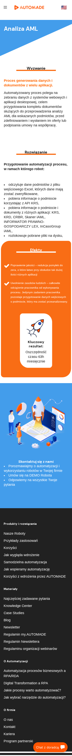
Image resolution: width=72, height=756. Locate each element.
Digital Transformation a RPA (26, 683)
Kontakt (9, 727)
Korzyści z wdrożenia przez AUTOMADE (35, 576)
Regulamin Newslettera (21, 641)
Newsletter (12, 627)
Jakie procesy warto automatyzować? (32, 690)
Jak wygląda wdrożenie (21, 555)
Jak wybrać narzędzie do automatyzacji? (35, 697)
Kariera (9, 734)
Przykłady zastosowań (21, 541)
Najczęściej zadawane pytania (27, 599)
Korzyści (10, 548)
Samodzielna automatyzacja (25, 562)
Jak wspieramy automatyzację (27, 569)
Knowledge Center (18, 606)
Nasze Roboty (14, 533)
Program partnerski (18, 741)
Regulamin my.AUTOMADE (25, 634)
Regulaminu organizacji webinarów (30, 649)
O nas (8, 720)
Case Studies (14, 613)
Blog (7, 620)
